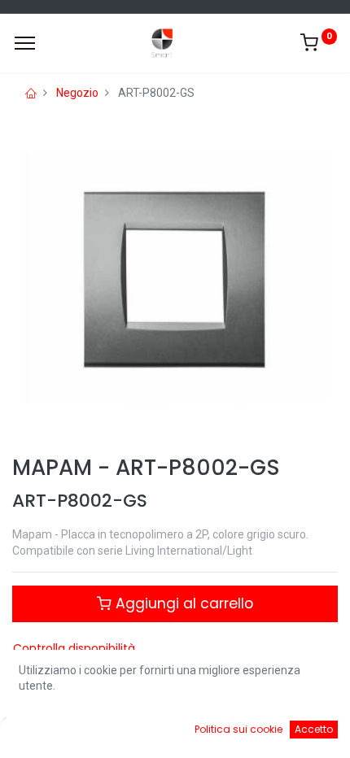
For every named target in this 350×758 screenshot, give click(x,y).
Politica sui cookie (238, 729)
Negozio (77, 92)
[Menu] (25, 43)
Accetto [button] (314, 729)
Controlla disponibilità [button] (74, 648)
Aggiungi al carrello (182, 603)
